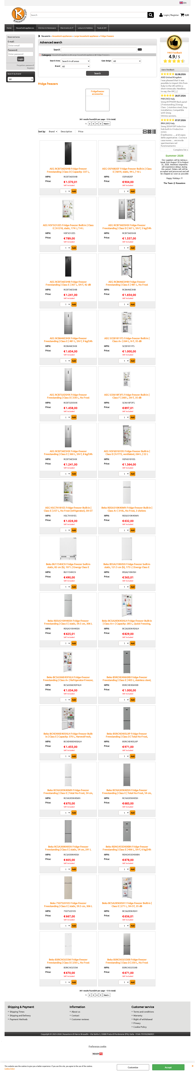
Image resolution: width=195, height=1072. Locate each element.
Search (57, 49)
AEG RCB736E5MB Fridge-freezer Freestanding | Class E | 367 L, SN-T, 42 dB (68, 283)
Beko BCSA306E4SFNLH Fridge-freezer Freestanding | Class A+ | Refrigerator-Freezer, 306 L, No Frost (68, 679)
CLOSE (192, 1065)
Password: (12, 50)
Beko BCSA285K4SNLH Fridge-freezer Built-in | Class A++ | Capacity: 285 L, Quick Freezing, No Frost (127, 623)
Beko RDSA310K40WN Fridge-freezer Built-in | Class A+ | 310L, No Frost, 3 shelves (126, 509)
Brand (57, 66)
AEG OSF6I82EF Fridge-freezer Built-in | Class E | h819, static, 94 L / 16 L (127, 170)
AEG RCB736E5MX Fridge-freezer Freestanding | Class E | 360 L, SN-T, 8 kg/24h (68, 452)
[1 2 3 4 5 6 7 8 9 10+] (65, 643)
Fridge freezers (102, 55)
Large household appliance (83, 55)
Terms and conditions (143, 1011)
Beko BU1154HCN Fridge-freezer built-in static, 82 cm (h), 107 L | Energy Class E (68, 565)
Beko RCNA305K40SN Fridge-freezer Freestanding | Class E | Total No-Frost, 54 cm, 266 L (127, 792)
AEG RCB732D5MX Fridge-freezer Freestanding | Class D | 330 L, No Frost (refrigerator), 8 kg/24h (68, 397)
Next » (106, 123)
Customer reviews (80, 1019)
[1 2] (65, 191)
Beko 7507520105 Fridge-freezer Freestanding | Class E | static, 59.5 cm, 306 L (68, 904)
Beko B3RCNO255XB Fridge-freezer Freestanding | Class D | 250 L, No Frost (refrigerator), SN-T (127, 962)
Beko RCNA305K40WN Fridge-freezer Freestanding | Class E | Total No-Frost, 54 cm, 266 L (68, 792)
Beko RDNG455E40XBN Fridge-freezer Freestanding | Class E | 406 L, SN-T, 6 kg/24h (127, 848)
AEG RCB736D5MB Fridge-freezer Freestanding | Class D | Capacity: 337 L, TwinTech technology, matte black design (68, 171)
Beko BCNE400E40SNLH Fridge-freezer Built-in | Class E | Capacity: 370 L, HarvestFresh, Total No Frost (68, 736)
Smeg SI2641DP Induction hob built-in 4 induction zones (173, 129)
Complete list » (180, 149)
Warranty (137, 1015)
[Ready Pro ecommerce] (97, 1054)
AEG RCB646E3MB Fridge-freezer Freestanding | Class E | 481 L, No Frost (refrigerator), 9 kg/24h (127, 284)
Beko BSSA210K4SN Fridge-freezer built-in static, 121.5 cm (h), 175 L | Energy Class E (126, 565)
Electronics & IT (66, 28)
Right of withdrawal (142, 1019)
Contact (75, 1015)
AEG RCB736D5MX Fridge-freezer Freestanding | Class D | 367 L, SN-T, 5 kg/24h (127, 226)
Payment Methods (18, 1019)
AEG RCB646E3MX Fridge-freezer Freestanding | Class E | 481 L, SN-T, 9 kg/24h (68, 339)
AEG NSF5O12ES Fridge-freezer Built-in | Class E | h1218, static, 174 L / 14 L (68, 226)
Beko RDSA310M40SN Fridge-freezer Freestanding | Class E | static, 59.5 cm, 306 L (68, 622)
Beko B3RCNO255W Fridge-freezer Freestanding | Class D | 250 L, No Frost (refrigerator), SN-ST (68, 962)
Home (9, 28)
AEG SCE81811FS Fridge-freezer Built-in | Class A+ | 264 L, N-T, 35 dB (126, 339)
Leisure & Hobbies (85, 28)
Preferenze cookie (97, 1046)
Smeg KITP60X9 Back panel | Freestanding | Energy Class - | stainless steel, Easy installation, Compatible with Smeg (174, 107)
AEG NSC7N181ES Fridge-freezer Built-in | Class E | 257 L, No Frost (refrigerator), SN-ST (68, 509)
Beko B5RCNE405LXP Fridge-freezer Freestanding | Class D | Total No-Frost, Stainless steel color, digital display (127, 736)
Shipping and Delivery (20, 1015)
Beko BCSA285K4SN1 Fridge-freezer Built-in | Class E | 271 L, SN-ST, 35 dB (127, 904)
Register (30, 68)
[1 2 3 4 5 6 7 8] (65, 926)
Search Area (55, 60)
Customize (133, 1067)
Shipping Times (17, 1011)
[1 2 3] (124, 756)
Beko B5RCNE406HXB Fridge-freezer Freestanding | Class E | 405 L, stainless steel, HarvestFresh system (127, 679)
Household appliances (25, 28)
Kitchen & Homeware (47, 28)
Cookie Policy (10, 1068)
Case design (106, 60)
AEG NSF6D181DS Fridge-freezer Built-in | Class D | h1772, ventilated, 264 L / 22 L (127, 452)
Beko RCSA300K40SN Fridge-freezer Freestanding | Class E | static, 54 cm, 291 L (68, 848)
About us (76, 1011)
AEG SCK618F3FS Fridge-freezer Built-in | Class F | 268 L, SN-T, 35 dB (126, 396)
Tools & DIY (101, 28)
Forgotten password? (25, 65)
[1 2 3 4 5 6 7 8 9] (65, 869)
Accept (168, 1067)
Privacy (136, 1023)
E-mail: (11, 41)
